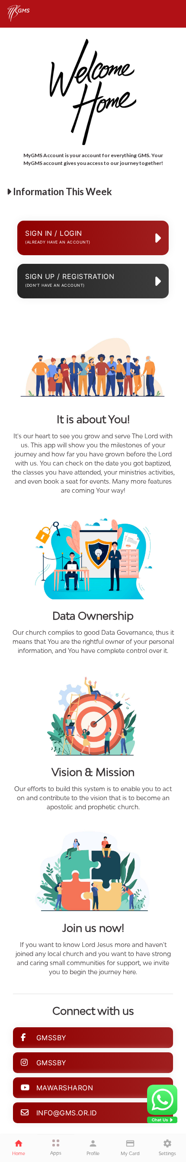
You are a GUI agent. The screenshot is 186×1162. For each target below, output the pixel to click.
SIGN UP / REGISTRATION (69, 280)
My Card (130, 1153)
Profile (93, 1153)
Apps (55, 1153)
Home (18, 1153)
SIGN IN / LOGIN (57, 236)
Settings (167, 1153)
